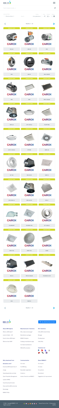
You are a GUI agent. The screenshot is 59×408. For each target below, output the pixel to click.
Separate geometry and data (9, 373)
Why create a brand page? (26, 332)
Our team (40, 367)
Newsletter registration (25, 370)
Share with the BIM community (10, 386)
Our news (22, 363)
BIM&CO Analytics (24, 338)
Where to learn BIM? (7, 341)
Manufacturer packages (25, 335)
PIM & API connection (25, 348)
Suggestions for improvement (45, 376)
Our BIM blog (23, 367)
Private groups (41, 338)
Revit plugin (5, 389)
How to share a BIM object (9, 338)
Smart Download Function (9, 383)
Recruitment (41, 373)
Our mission (41, 363)
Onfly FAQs (40, 341)
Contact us (22, 373)
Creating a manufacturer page (27, 341)
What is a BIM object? (8, 332)
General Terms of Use (43, 403)
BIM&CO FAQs (6, 392)
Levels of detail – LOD (8, 335)
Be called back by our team (48, 322)
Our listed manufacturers (26, 344)
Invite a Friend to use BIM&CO (27, 376)
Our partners (41, 370)
